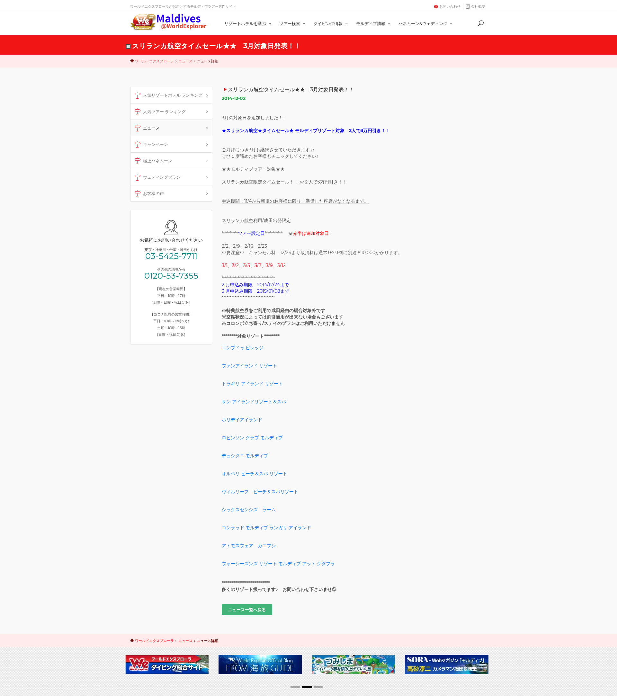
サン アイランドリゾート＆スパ (254, 402)
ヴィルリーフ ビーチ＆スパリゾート (260, 492)
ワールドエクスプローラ (154, 61)
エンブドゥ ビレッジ (243, 348)
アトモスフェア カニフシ (249, 546)
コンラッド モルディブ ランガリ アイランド (266, 528)
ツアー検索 (290, 23)
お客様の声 (153, 193)
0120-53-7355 (171, 275)
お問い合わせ (450, 6)
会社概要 (478, 6)
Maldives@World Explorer (168, 22)
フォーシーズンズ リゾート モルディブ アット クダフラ (278, 564)
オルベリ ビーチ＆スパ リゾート (254, 474)
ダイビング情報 (328, 23)
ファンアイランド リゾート (249, 366)
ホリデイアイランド (242, 420)
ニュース (185, 61)
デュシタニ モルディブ (245, 456)
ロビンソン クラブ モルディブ (252, 438)
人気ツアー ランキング (164, 111)
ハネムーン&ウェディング (423, 23)
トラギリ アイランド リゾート (252, 384)
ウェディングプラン (162, 177)
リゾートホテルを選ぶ (245, 23)
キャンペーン (155, 144)
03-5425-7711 (171, 256)
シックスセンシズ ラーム (249, 510)
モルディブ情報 (371, 23)
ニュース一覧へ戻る (247, 609)
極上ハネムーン (157, 160)
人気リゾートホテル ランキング (172, 95)
